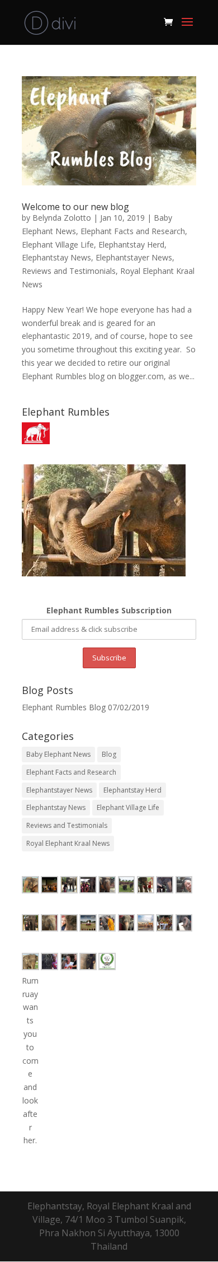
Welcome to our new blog (75, 207)
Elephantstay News (56, 257)
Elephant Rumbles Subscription (109, 610)
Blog (109, 754)
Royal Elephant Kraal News (68, 843)
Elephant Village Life (58, 244)
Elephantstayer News (134, 257)
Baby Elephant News (58, 754)
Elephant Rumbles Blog (64, 707)
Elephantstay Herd (131, 244)
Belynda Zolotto (61, 217)
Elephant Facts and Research (132, 231)
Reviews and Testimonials (69, 271)
